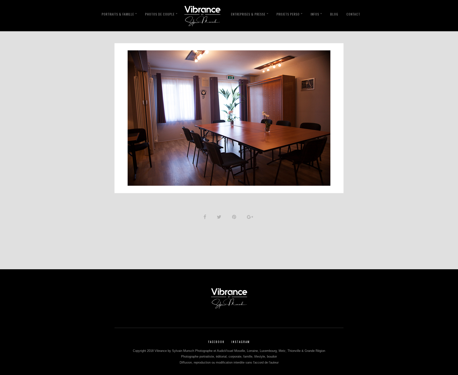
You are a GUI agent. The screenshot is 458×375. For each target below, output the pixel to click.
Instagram (240, 342)
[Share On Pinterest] (234, 217)
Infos (315, 13)
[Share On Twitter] (220, 217)
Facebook (216, 342)
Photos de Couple (160, 13)
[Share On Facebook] (205, 217)
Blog (334, 13)
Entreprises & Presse (248, 13)
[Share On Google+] (250, 217)
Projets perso (288, 13)
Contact (353, 13)
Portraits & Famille (118, 13)
